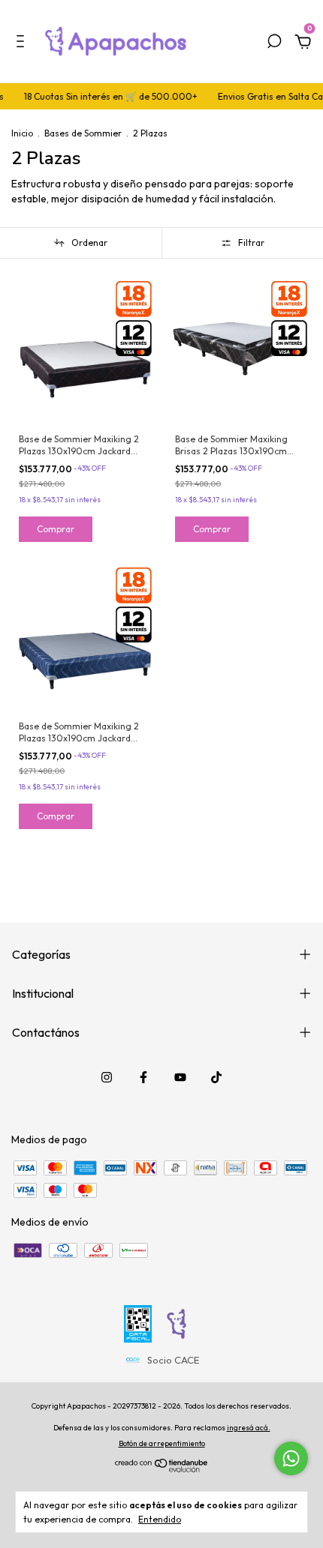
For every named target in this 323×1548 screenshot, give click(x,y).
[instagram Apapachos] (107, 1077)
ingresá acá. (248, 1428)
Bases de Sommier (83, 133)
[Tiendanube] (162, 1468)
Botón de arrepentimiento (162, 1443)
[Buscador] (274, 43)
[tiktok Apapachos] (216, 1077)
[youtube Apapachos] (180, 1077)
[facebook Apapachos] (143, 1077)
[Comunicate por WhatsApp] (291, 1458)
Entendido (159, 1519)
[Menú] (23, 43)
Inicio (22, 133)
